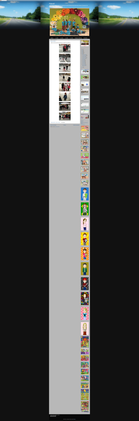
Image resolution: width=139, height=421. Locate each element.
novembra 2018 (84, 55)
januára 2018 (84, 64)
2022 (82, 49)
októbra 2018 (84, 56)
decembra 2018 (84, 54)
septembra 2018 (84, 57)
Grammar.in (82, 120)
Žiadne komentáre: (57, 122)
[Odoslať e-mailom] (61, 122)
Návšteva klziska (53, 41)
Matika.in (82, 121)
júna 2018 (83, 60)
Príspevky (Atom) (57, 126)
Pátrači (52, 4)
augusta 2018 (84, 58)
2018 (82, 53)
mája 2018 (83, 61)
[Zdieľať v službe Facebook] (63, 122)
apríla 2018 (83, 62)
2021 (82, 50)
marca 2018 (83, 63)
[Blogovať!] (62, 122)
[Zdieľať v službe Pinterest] (64, 122)
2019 (82, 52)
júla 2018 (83, 59)
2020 (82, 51)
